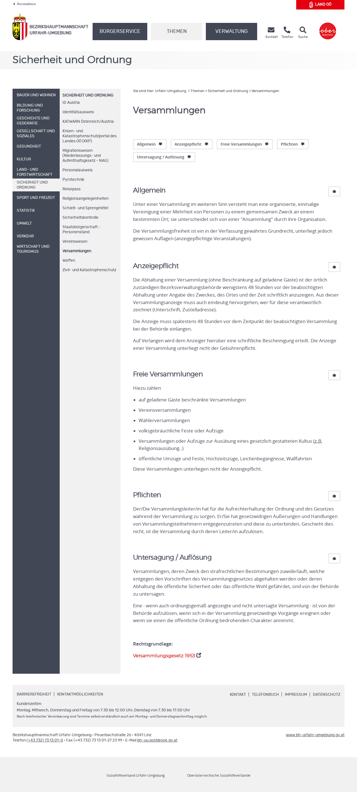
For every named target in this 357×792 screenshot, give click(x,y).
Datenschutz (326, 695)
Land (323, 4)
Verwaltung (231, 31)
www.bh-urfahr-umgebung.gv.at (315, 735)
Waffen (68, 261)
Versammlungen (76, 251)
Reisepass (71, 189)
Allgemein (146, 144)
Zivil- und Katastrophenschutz (89, 270)
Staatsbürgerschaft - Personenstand (81, 229)
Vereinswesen (74, 242)
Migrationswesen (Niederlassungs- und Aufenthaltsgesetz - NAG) (85, 156)
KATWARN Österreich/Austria (88, 122)
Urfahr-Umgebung (171, 91)
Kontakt (238, 695)
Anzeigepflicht (188, 144)
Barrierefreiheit (34, 694)
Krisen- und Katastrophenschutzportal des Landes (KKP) (89, 136)
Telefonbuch (265, 695)
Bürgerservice (120, 31)
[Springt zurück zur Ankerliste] (334, 191)
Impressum (296, 695)
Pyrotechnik (73, 180)
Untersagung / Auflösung (160, 157)
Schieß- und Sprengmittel (85, 208)
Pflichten (289, 144)
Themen (177, 31)
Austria (71, 103)
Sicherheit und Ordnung (88, 95)
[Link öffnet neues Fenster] (327, 27)
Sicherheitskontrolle (80, 218)
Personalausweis (77, 170)
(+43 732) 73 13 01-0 (44, 740)
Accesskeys (26, 4)
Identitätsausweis (78, 112)
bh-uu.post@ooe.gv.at (157, 740)
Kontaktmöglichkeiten (80, 694)
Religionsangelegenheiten (85, 199)
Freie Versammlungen (241, 144)
